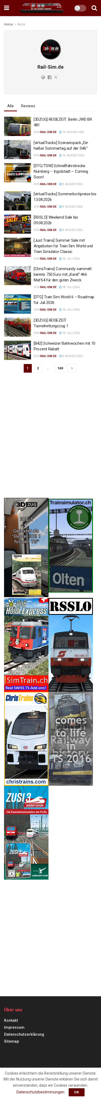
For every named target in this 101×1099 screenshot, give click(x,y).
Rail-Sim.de (48, 132)
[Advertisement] (50, 439)
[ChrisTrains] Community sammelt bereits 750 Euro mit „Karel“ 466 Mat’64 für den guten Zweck (63, 274)
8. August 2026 (72, 184)
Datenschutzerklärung (24, 1034)
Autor (21, 24)
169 (60, 368)
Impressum (14, 1027)
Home (8, 24)
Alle (10, 106)
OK (76, 1092)
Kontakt (11, 1020)
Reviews (28, 106)
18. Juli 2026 (71, 258)
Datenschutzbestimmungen (40, 1092)
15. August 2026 (73, 132)
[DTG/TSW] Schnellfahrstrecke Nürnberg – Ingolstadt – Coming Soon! (61, 171)
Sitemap (11, 1041)
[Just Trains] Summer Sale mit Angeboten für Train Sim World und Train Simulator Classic (63, 246)
